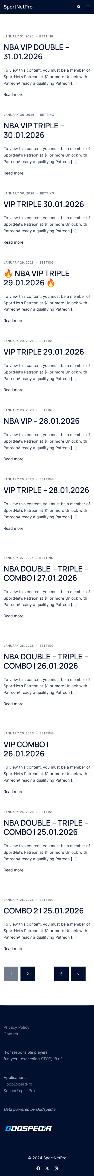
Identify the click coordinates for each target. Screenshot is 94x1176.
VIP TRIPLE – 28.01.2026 (46, 490)
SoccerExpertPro (19, 1090)
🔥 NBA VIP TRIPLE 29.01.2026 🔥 (37, 278)
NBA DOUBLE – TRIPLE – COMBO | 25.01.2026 (46, 827)
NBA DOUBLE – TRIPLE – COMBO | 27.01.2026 (46, 573)
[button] (79, 7)
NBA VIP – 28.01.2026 (42, 420)
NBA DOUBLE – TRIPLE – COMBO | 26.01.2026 (46, 661)
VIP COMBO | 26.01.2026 (26, 749)
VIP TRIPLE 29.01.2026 (44, 351)
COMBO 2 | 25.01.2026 (44, 910)
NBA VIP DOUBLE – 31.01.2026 (36, 52)
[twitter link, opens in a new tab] (47, 1167)
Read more (13, 94)
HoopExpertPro (18, 1084)
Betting (46, 36)
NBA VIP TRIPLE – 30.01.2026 (34, 130)
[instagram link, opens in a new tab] (56, 1167)
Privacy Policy (16, 1027)
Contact (11, 1033)
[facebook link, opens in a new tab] (38, 1167)
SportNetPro (18, 6)
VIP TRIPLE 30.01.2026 (44, 204)
